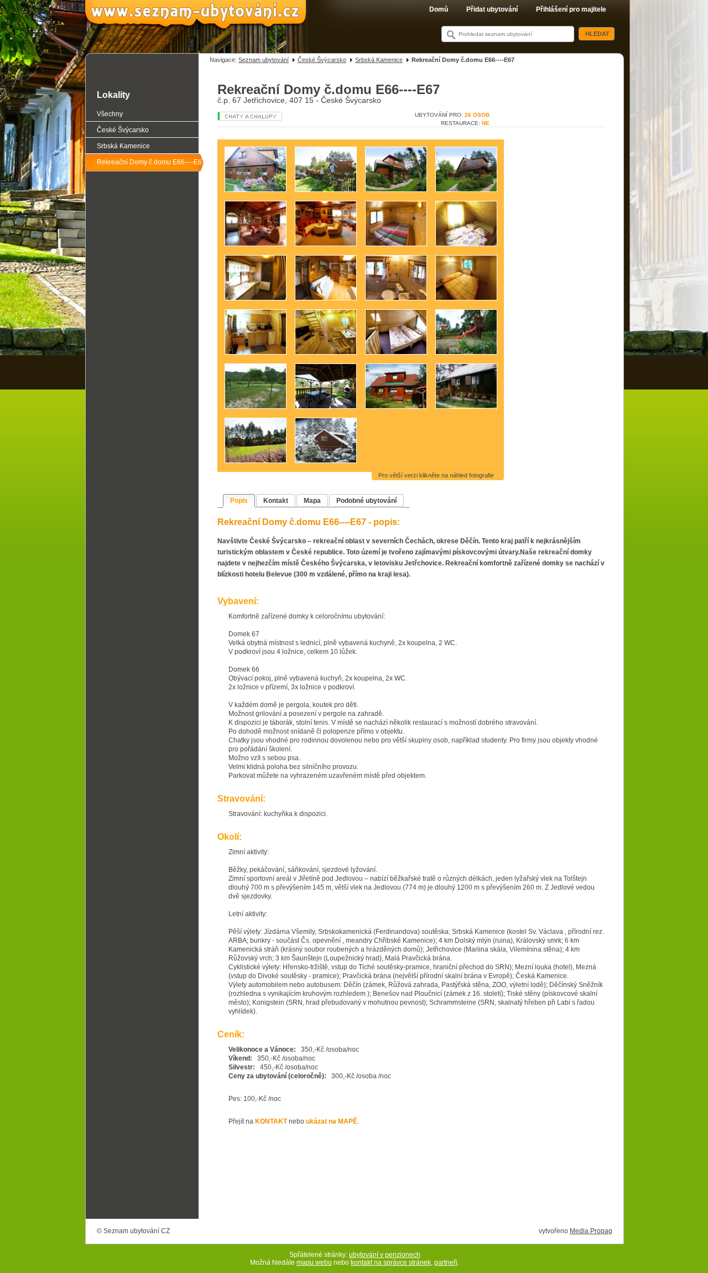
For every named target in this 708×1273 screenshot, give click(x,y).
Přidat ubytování (492, 9)
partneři (445, 1262)
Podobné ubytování (366, 501)
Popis (239, 501)
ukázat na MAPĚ (331, 1121)
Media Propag (591, 1231)
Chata (259, 116)
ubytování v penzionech (384, 1255)
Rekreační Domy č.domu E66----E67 (151, 162)
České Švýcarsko (322, 59)
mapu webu (314, 1262)
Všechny (110, 114)
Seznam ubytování (263, 59)
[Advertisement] (411, 1188)
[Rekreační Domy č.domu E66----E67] (259, 197)
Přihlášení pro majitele (571, 9)
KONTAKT (271, 1121)
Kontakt (275, 501)
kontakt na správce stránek (391, 1262)
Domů (438, 9)
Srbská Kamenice (379, 59)
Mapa (312, 501)
